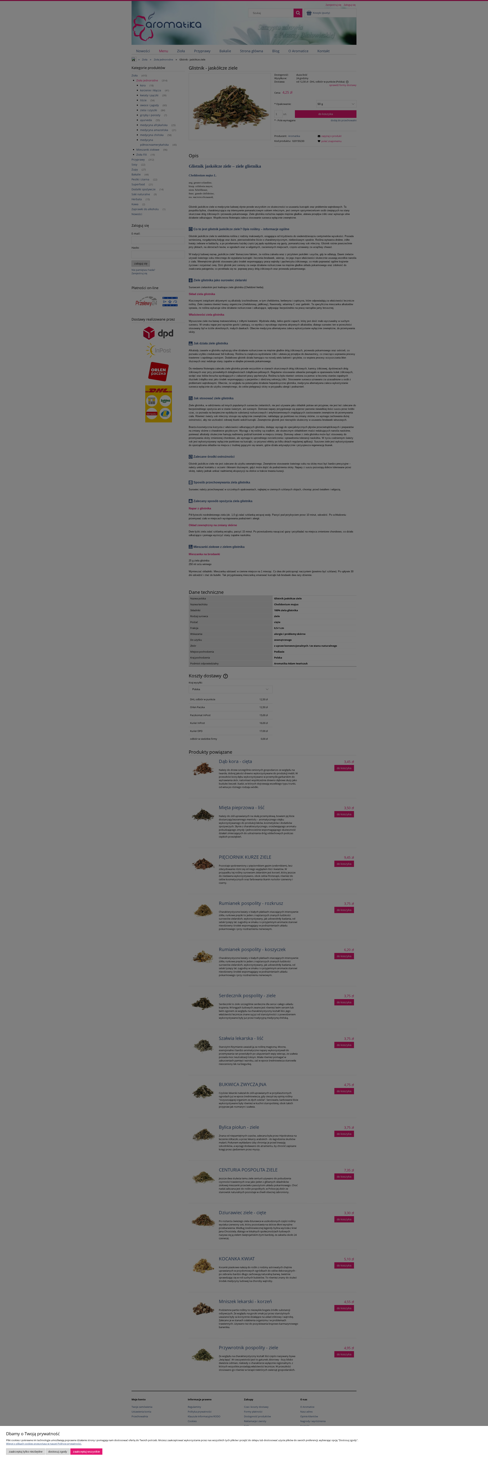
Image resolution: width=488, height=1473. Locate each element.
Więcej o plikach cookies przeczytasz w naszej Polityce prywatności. (44, 1443)
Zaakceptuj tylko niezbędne (26, 1451)
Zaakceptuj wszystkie (86, 1451)
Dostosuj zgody (57, 1451)
